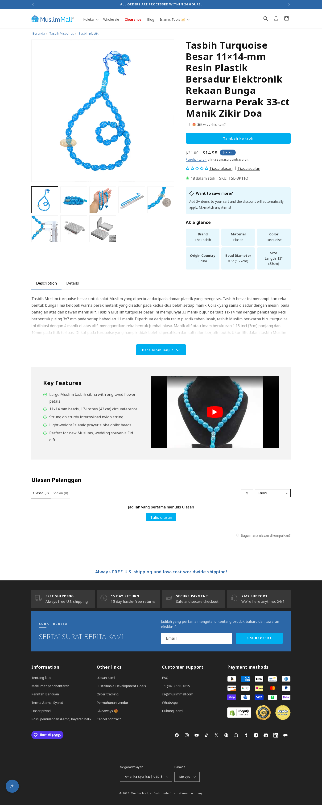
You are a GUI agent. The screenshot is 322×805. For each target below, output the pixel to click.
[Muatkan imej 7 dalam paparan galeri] (73, 228)
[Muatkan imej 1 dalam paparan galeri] (44, 199)
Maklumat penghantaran (50, 686)
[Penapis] (247, 493)
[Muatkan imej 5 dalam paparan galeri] (160, 199)
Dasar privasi (41, 711)
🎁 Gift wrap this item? (209, 124)
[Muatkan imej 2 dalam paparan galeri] (73, 199)
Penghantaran (196, 160)
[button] (90, 19)
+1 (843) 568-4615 (176, 686)
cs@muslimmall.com (177, 694)
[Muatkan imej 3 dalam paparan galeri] (102, 199)
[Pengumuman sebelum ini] (33, 4)
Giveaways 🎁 (107, 711)
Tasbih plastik (88, 33)
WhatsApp (170, 702)
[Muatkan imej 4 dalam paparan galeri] (131, 199)
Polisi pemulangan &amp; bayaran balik (61, 719)
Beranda (39, 33)
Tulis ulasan (161, 517)
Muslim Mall (139, 793)
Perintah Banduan (45, 694)
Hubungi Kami (172, 711)
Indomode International (171, 793)
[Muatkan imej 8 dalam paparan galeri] (102, 228)
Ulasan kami (106, 677)
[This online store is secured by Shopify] (239, 716)
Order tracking (108, 694)
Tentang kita (41, 677)
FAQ (165, 677)
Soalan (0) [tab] (60, 493)
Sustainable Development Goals (121, 686)
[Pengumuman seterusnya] (289, 4)
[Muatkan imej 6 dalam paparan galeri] (44, 228)
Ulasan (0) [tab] (41, 493)
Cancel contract (109, 719)
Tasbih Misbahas (61, 33)
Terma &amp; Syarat (47, 702)
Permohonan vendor (112, 702)
